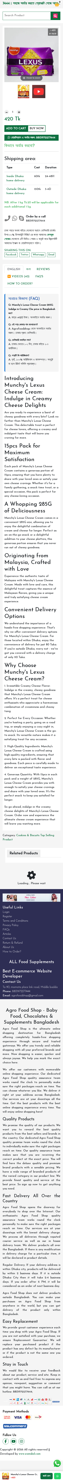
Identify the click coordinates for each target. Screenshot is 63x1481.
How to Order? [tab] (20, 283)
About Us (8, 947)
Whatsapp (38, 254)
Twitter (25, 254)
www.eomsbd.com (30, 1454)
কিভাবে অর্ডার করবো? (19, 146)
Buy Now (37, 128)
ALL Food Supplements (31, 962)
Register (7, 916)
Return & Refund (13, 942)
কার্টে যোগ (46, 1476)
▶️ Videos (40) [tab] (18, 276)
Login (6, 912)
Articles (7, 934)
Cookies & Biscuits (27, 835)
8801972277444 (21, 991)
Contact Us (9, 938)
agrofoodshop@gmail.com (27, 995)
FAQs (6, 929)
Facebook (11, 254)
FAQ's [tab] (39, 276)
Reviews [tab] (43, 269)
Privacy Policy (10, 925)
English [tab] (13, 269)
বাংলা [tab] (28, 269)
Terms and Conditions (15, 921)
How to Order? (12, 951)
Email (51, 254)
